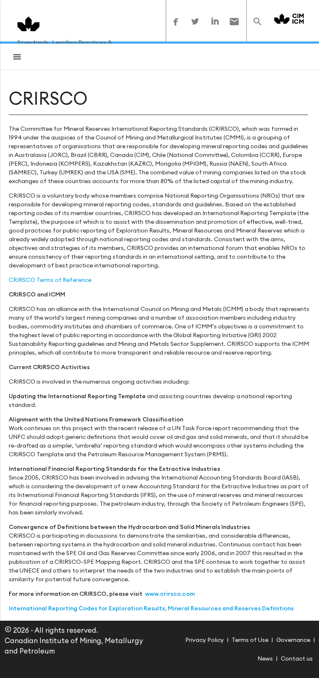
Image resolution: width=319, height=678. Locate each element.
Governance (293, 640)
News (265, 658)
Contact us (297, 658)
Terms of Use (250, 640)
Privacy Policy (204, 640)
